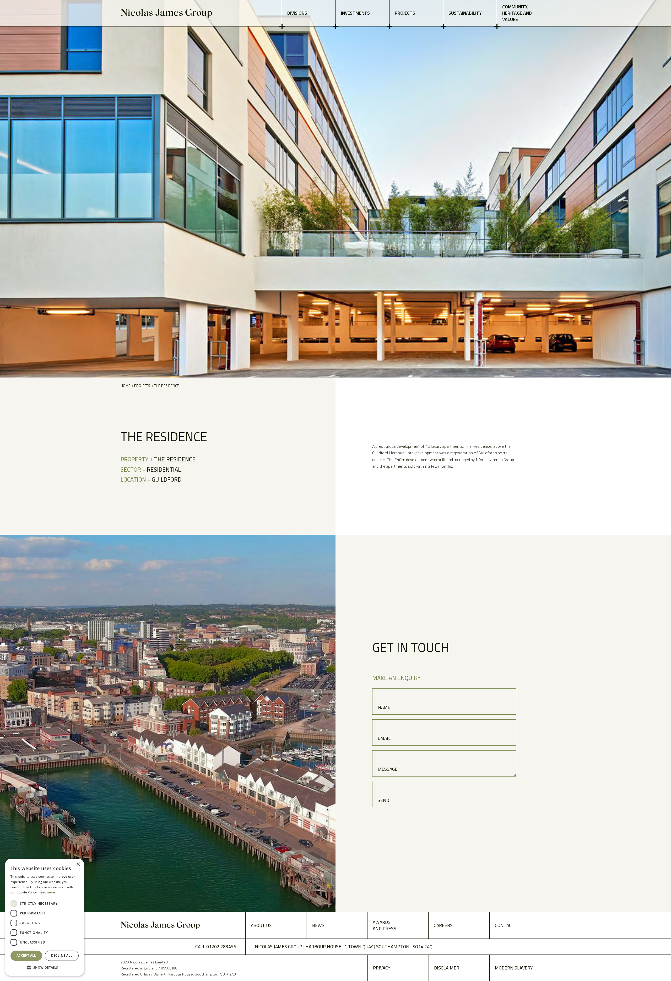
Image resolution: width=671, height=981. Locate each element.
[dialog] (44, 917)
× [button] (78, 864)
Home (126, 385)
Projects (405, 13)
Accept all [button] (26, 955)
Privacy (381, 967)
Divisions (297, 13)
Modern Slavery (514, 967)
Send (383, 800)
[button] (44, 967)
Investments (355, 13)
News (318, 925)
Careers (443, 925)
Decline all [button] (61, 955)
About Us (261, 925)
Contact (505, 925)
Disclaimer (446, 967)
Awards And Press (384, 925)
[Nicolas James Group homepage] (166, 13)
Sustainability (465, 13)
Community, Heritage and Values (517, 13)
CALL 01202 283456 (215, 946)
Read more (47, 892)
